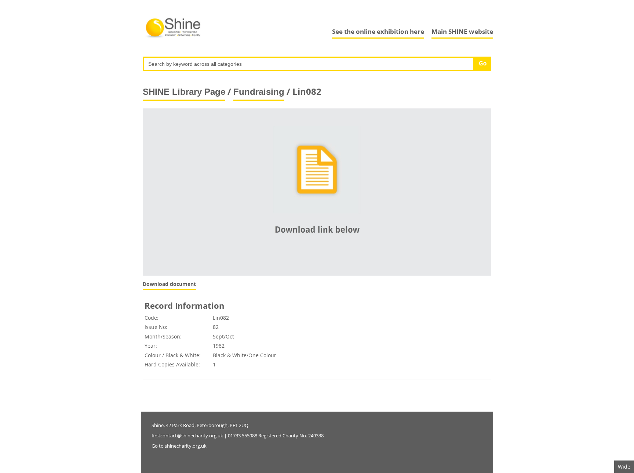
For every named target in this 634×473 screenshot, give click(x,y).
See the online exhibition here (378, 31)
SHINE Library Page (184, 92)
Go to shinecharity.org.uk (179, 445)
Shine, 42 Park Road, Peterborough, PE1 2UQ (200, 425)
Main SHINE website (462, 31)
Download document (169, 283)
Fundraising (258, 92)
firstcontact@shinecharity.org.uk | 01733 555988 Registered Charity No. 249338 (238, 435)
